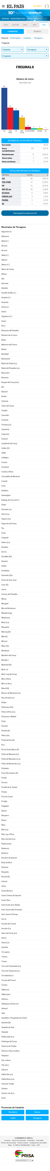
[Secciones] (3, 6)
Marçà (3, 599)
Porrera (4, 782)
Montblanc (5, 651)
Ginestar (4, 561)
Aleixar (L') (5, 265)
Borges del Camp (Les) (10, 382)
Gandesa (4, 547)
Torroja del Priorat (8, 980)
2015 (34, 25)
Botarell (4, 392)
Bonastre (4, 378)
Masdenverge (6, 613)
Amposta (4, 302)
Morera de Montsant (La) (11, 693)
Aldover (4, 260)
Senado (37, 31)
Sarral (3, 919)
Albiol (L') (5, 241)
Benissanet (5, 359)
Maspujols (5, 627)
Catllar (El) (5, 448)
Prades (4, 792)
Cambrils (4, 420)
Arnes (3, 321)
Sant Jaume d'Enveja (9, 914)
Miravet (4, 641)
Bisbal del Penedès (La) (10, 368)
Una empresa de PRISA (24, 1154)
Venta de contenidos (19, 1140)
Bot (2, 387)
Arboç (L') (5, 307)
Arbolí (3, 312)
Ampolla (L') (6, 297)
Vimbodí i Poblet (7, 1084)
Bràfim (4, 396)
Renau (3, 820)
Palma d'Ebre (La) (8, 712)
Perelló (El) (5, 731)
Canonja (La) (6, 425)
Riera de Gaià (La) (8, 839)
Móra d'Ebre (6, 679)
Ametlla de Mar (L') (8, 293)
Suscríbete (37, 6)
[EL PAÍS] (16, 6)
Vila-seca (5, 1065)
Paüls (3, 721)
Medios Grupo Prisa (24, 1160)
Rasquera (5, 815)
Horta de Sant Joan (9, 580)
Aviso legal (39, 1140)
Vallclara (4, 999)
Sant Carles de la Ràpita (10, 905)
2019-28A (15, 25)
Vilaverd (4, 1070)
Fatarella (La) (6, 509)
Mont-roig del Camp (9, 674)
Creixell (4, 481)
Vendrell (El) (6, 1023)
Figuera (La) (6, 519)
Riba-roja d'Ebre (7, 834)
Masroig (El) (6, 632)
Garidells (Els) (6, 556)
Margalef (4, 604)
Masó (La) (5, 622)
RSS (38, 1145)
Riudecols (5, 848)
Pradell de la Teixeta (9, 787)
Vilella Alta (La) (7, 1074)
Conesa (4, 462)
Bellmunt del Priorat (9, 345)
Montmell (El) (6, 665)
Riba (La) (4, 830)
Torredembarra (7, 975)
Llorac (3, 589)
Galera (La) (5, 542)
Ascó (3, 326)
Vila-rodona (6, 1060)
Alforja (4, 274)
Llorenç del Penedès (9, 594)
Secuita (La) (6, 928)
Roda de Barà (6, 862)
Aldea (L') (5, 255)
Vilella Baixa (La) (7, 1079)
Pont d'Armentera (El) (9, 773)
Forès (3, 533)
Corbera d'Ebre (7, 472)
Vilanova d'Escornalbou (10, 1051)
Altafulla (4, 288)
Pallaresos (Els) (7, 707)
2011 (44, 25)
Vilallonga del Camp (9, 1041)
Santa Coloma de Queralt (11, 895)
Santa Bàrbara (7, 891)
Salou (3, 886)
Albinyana (5, 236)
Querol (4, 811)
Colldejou (5, 458)
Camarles (5, 415)
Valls (3, 1013)
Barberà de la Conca (9, 335)
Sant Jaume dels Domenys (11, 910)
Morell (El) (5, 688)
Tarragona (5, 952)
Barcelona (13, 1112)
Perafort (4, 726)
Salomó (4, 881)
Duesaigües (6, 495)
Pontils (4, 778)
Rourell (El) (5, 877)
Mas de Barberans (8, 608)
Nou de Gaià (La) (7, 698)
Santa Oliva (5, 900)
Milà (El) (4, 636)
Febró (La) (5, 514)
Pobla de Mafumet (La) (10, 754)
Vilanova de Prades (8, 1046)
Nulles (3, 702)
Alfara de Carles (7, 269)
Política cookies (22, 1143)
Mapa (46, 19)
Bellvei (4, 349)
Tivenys (4, 957)
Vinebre (4, 1088)
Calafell (4, 410)
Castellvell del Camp (9, 443)
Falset (3, 505)
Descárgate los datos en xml (25, 213)
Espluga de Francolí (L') (10, 500)
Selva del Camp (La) (9, 933)
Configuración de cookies (38, 1143)
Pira (3, 745)
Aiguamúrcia (6, 232)
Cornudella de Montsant (10, 476)
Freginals (4, 538)
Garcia (4, 552)
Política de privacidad (8, 1143)
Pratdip (4, 801)
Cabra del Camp (7, 406)
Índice (33, 1145)
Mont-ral (4, 669)
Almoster (4, 283)
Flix (2, 528)
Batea (3, 340)
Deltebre (4, 491)
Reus (3, 825)
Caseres (4, 439)
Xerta (3, 1098)
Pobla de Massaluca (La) (10, 759)
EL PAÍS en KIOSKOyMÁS (21, 1145)
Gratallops (5, 571)
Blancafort (5, 373)
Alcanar (4, 246)
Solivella (4, 947)
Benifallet (5, 354)
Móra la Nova (6, 684)
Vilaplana (5, 1056)
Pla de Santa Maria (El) (10, 749)
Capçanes (5, 434)
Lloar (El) (4, 585)
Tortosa (4, 985)
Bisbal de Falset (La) (9, 363)
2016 (25, 25)
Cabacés (4, 401)
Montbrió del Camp (8, 655)
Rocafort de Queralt (9, 858)
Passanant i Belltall (8, 717)
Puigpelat (5, 806)
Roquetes (5, 872)
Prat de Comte (7, 797)
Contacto (7, 1140)
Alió (2, 279)
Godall (3, 566)
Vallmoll (4, 1008)
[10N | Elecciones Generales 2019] (25, 12)
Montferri (5, 660)
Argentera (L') (6, 316)
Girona (37, 1112)
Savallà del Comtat (8, 924)
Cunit (3, 486)
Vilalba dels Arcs (7, 1037)
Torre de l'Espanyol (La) (10, 971)
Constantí (5, 467)
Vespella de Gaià (7, 1027)
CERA (3, 453)
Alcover (4, 250)
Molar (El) (5, 646)
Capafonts (5, 429)
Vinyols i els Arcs (7, 1093)
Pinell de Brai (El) (8, 740)
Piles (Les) (5, 735)
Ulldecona (5, 990)
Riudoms (4, 853)
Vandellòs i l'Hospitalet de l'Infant (14, 1018)
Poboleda (5, 768)
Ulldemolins (5, 994)
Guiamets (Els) (6, 575)
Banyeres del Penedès (10, 330)
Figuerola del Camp (9, 523)
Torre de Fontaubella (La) (11, 966)
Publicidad (31, 1140)
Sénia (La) (5, 943)
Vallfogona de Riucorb (9, 1004)
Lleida (12, 1118)
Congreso (13, 31)
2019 (6, 25)
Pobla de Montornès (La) (10, 764)
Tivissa (4, 961)
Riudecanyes (6, 844)
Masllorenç (5, 618)
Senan (3, 938)
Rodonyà (4, 867)
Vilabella (4, 1032)
